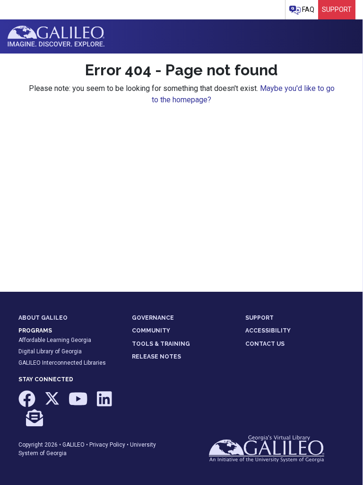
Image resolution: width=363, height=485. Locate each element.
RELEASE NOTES (156, 356)
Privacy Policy (107, 444)
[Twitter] (52, 403)
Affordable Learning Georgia (54, 340)
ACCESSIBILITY (268, 330)
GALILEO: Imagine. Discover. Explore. (56, 36)
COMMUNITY (151, 330)
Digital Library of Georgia (50, 351)
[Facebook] (27, 403)
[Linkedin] (104, 403)
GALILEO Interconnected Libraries (62, 362)
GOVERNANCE (153, 317)
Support (337, 9)
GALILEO (73, 444)
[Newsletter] (34, 422)
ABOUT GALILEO (43, 317)
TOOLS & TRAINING (161, 344)
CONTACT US (265, 344)
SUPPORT (259, 317)
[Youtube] (79, 403)
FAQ (307, 9)
